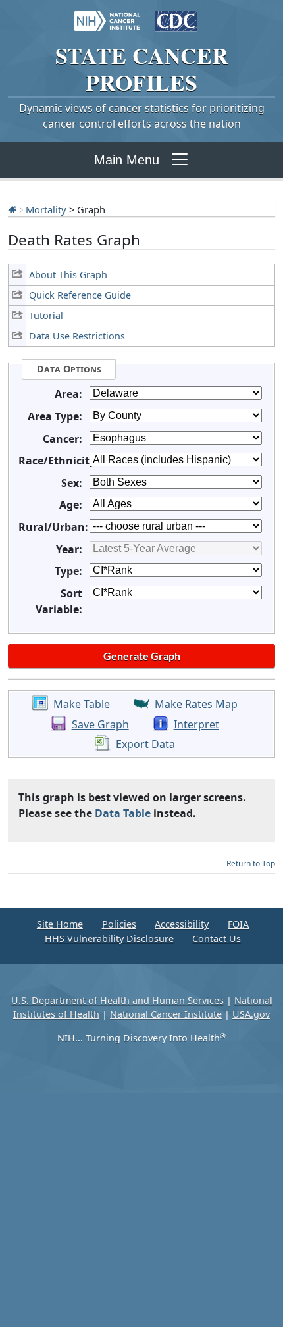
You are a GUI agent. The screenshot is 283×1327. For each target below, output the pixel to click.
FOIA (238, 924)
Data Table (123, 813)
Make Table (81, 704)
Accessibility (182, 924)
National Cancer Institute (166, 1014)
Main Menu (126, 160)
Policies (119, 924)
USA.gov (251, 1014)
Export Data (145, 744)
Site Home (60, 924)
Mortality (46, 209)
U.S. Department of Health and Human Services (117, 1000)
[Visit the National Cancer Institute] (107, 14)
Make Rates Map (196, 704)
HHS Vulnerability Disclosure (109, 938)
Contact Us (216, 938)
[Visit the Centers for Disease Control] (176, 14)
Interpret (196, 724)
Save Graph (100, 724)
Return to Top (250, 863)
